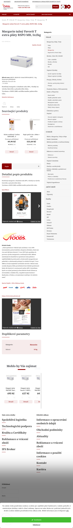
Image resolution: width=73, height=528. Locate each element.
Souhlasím (37, 520)
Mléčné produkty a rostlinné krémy (58, 142)
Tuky (49, 45)
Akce (48, 192)
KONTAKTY (7, 1)
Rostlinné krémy (53, 148)
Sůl (49, 67)
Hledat (55, 6)
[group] (10, 391)
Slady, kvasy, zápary (53, 107)
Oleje (49, 48)
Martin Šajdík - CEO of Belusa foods (13, 283)
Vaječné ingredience (53, 182)
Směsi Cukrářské (52, 139)
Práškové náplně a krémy (55, 122)
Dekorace (50, 155)
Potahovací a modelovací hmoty (57, 179)
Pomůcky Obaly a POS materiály (57, 89)
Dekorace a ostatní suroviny (56, 151)
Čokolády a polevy (53, 111)
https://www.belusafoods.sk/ (11, 296)
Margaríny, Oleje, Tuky (54, 42)
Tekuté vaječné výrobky (55, 76)
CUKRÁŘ (49, 132)
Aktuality (42, 436)
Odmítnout (36, 525)
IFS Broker (8, 449)
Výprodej (50, 194)
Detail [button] (11, 402)
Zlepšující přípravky (54, 105)
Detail (12, 152)
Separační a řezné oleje (54, 52)
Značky (48, 199)
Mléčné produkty (53, 145)
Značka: (36, 45)
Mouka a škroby (52, 62)
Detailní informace (8, 97)
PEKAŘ (48, 37)
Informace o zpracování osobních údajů (51, 421)
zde (67, 511)
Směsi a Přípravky (52, 92)
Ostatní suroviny (53, 157)
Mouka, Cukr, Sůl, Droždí (55, 56)
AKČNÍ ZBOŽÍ (50, 187)
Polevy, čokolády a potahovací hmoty (56, 170)
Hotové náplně (52, 119)
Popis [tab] (7, 166)
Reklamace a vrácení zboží (15, 440)
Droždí (50, 64)
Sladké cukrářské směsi (54, 100)
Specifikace (5, 190)
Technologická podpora (17, 426)
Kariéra (41, 469)
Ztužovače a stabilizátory (55, 126)
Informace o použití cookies (48, 454)
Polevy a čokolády (53, 176)
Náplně (49, 113)
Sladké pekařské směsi (54, 97)
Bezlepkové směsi (53, 102)
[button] (10, 398)
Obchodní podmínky (21, 1)
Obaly (49, 163)
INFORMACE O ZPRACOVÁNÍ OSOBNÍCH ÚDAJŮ (46, 1)
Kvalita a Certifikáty (14, 432)
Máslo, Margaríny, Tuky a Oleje (57, 136)
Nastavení (36, 514)
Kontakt (41, 463)
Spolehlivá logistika (14, 419)
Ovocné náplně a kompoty (55, 117)
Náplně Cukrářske (52, 161)
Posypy (50, 85)
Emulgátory (51, 124)
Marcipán (51, 174)
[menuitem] (6, 14)
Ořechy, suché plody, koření (56, 83)
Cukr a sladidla (52, 59)
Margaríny (51, 50)
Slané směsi (51, 95)
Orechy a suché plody (53, 166)
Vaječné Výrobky (52, 70)
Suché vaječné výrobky (54, 74)
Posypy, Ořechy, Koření (54, 80)
